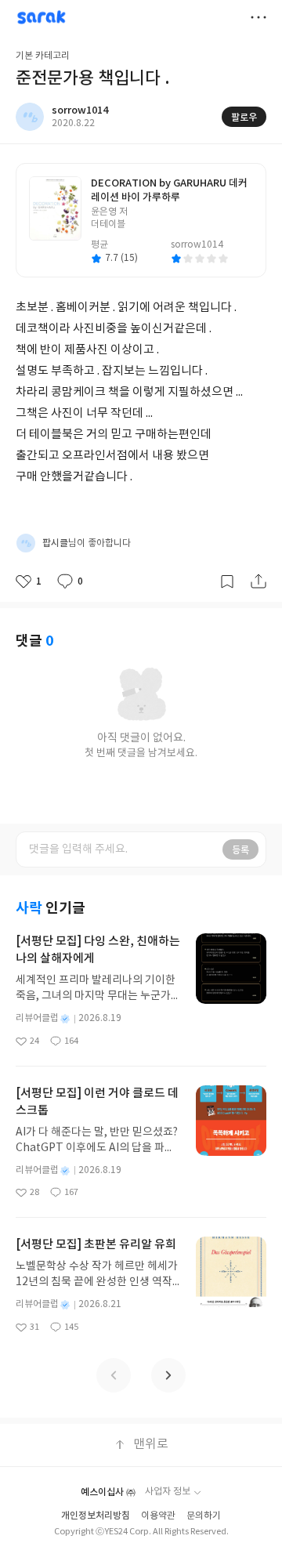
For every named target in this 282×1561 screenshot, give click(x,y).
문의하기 (203, 1516)
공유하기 (258, 581)
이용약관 (158, 1516)
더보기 (258, 17)
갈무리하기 (227, 581)
